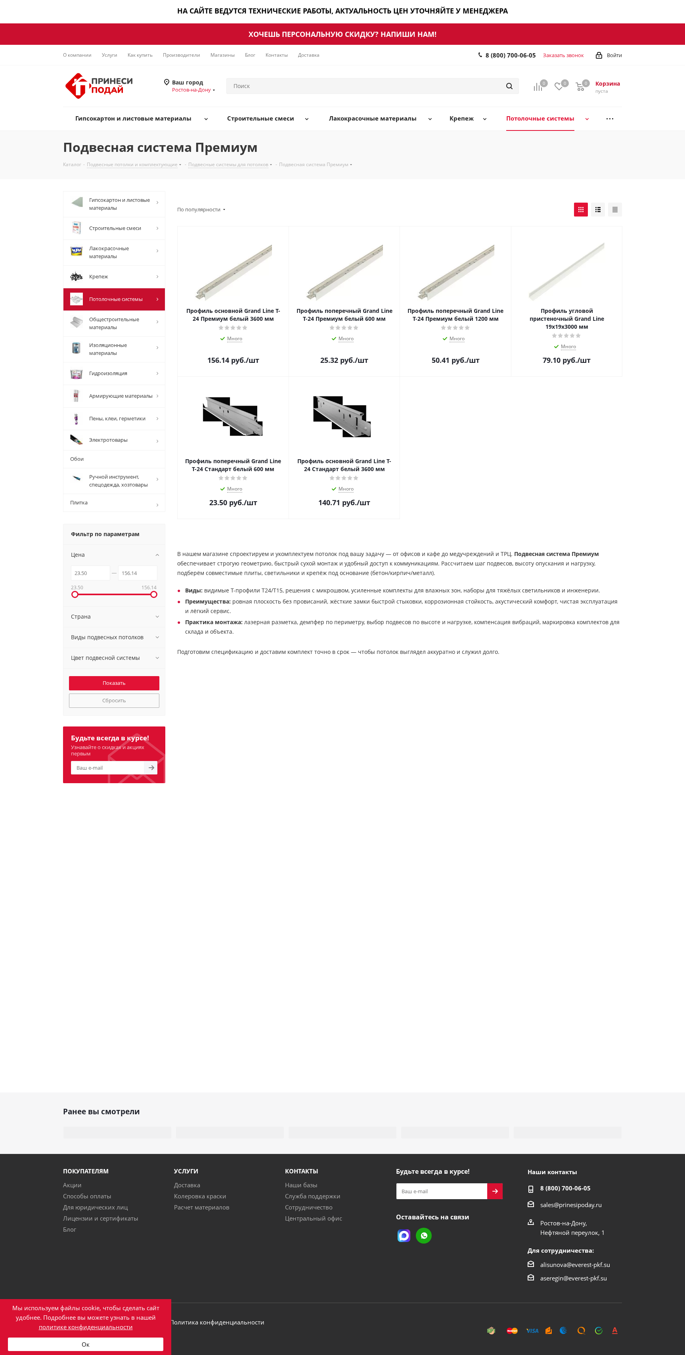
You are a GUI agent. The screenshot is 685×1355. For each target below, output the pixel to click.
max (404, 1236)
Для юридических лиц (95, 1207)
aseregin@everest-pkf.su (573, 1278)
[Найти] (509, 86)
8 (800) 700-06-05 (511, 55)
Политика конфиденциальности (217, 1322)
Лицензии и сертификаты (100, 1218)
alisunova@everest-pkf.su (575, 1265)
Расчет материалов (202, 1207)
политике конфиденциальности (86, 1327)
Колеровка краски (200, 1196)
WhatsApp (424, 1236)
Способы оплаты (87, 1196)
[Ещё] (610, 118)
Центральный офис (313, 1218)
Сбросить (114, 700)
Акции (72, 1185)
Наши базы (301, 1185)
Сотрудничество (309, 1207)
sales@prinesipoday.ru (571, 1205)
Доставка (187, 1185)
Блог (69, 1229)
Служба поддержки (313, 1196)
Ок (86, 1344)
